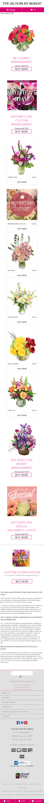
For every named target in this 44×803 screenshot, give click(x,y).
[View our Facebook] (18, 723)
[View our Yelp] (25, 723)
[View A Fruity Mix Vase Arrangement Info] (22, 391)
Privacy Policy (7, 795)
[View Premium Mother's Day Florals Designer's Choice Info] (22, 204)
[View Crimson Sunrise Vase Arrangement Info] (22, 344)
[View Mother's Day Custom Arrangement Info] (22, 95)
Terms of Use (37, 795)
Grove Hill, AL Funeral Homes (15, 784)
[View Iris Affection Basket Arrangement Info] (22, 439)
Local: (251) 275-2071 (22, 739)
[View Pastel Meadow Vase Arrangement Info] (22, 297)
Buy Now (21, 69)
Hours (38, 801)
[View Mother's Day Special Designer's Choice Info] (22, 501)
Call (8, 801)
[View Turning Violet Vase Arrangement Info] (22, 157)
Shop (12, 9)
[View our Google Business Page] (22, 723)
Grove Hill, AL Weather (10, 791)
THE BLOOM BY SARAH (22, 3)
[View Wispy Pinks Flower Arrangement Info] (22, 251)
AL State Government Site (32, 791)
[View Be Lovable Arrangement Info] (22, 37)
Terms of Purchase (22, 795)
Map (22, 801)
